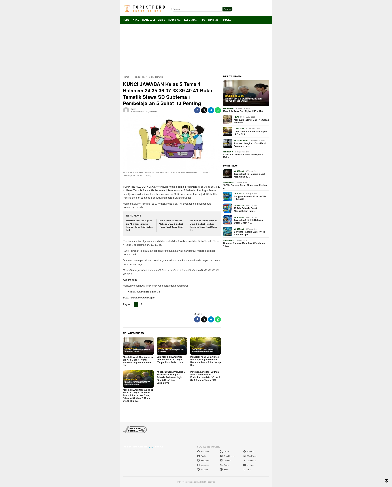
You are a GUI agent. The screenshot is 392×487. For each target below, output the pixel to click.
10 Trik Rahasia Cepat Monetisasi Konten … (245, 186)
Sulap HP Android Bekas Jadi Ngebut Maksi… (243, 156)
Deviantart (251, 460)
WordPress (251, 456)
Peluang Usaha (241, 140)
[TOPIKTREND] (144, 8)
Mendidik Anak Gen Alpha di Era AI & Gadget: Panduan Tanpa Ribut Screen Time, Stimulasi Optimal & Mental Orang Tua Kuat (138, 395)
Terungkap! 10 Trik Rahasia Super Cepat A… (248, 221)
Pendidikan (228, 108)
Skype (226, 465)
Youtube (250, 465)
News (236, 117)
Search (227, 9)
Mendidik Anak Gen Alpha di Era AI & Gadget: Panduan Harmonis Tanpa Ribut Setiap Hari (203, 225)
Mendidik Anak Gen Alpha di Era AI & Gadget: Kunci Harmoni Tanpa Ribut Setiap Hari (139, 225)
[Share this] (197, 110)
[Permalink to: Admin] (126, 109)
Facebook (205, 451)
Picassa (204, 469)
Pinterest (251, 451)
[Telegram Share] (211, 110)
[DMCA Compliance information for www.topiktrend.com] (135, 429)
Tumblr (204, 456)
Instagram (205, 460)
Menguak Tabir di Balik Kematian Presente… (251, 121)
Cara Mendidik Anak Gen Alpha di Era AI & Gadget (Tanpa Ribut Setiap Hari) (171, 223)
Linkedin (227, 460)
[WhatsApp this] (218, 110)
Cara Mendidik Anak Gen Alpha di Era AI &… (250, 133)
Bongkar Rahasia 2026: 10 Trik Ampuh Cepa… (250, 233)
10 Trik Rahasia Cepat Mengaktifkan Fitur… (245, 209)
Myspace (205, 465)
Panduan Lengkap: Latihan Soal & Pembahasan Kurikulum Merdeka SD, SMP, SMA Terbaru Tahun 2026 (205, 375)
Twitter (226, 451)
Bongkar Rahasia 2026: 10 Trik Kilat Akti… (250, 197)
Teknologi (228, 152)
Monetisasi (239, 171)
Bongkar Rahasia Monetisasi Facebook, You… (244, 244)
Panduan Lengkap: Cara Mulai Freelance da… (250, 144)
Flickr (226, 469)
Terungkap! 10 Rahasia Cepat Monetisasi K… (249, 175)
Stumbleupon (229, 456)
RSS (249, 469)
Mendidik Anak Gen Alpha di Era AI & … (244, 111)
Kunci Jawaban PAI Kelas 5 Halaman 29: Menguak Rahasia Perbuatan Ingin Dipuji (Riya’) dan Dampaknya (171, 377)
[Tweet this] (204, 110)
